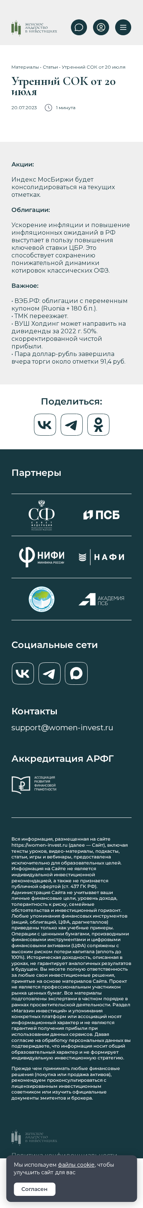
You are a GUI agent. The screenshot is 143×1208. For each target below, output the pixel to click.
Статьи (50, 67)
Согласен (34, 1189)
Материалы (25, 67)
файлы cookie (76, 1164)
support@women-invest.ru (62, 727)
